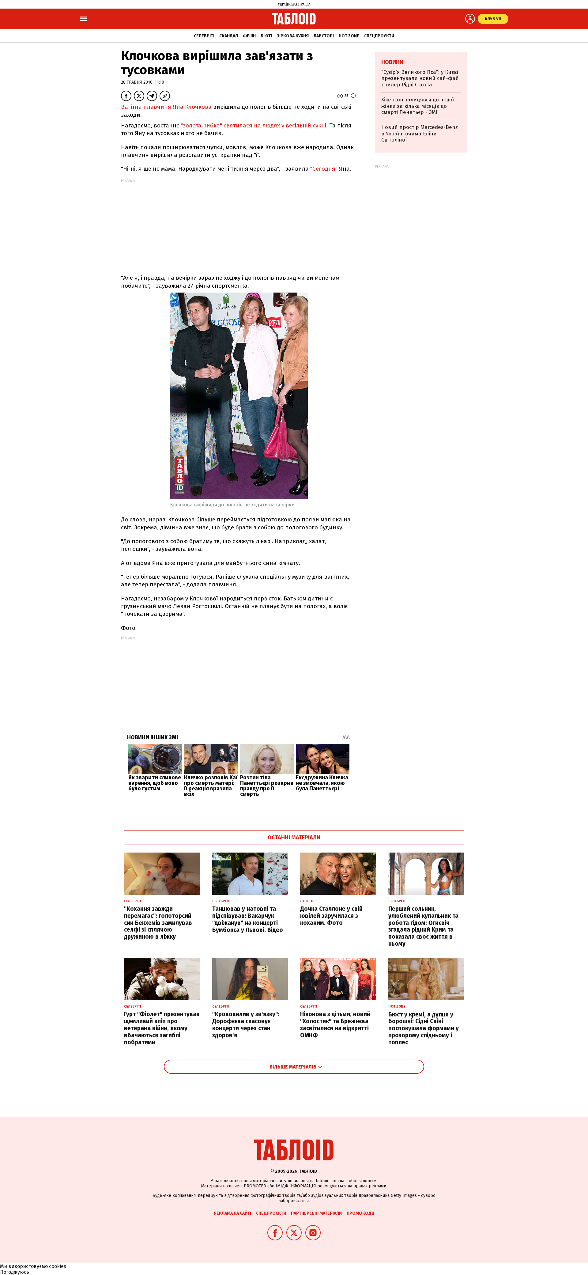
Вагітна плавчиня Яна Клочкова (166, 106)
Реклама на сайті (232, 1213)
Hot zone (349, 36)
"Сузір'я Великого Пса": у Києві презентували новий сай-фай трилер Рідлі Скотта (420, 78)
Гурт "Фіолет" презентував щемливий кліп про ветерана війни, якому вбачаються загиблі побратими (162, 1028)
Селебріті (204, 36)
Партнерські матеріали (316, 1213)
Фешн (249, 36)
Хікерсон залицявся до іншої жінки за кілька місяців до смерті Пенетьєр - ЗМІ (417, 105)
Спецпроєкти (379, 36)
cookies (57, 1266)
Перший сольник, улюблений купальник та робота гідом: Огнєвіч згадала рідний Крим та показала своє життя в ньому (423, 926)
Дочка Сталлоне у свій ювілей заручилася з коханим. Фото (331, 915)
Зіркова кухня (293, 36)
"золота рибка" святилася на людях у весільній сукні (253, 125)
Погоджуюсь (14, 1272)
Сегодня (323, 168)
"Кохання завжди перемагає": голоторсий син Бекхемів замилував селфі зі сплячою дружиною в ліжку (158, 922)
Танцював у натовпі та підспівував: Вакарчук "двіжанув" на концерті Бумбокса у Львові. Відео (247, 919)
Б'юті (266, 36)
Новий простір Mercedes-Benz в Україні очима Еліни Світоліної (419, 133)
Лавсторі (324, 36)
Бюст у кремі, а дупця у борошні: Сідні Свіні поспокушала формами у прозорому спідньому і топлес (423, 1028)
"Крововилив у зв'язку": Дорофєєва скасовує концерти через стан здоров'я (245, 1025)
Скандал (228, 36)
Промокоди (360, 1213)
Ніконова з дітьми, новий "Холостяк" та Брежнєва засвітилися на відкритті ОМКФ (335, 1025)
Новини (392, 62)
